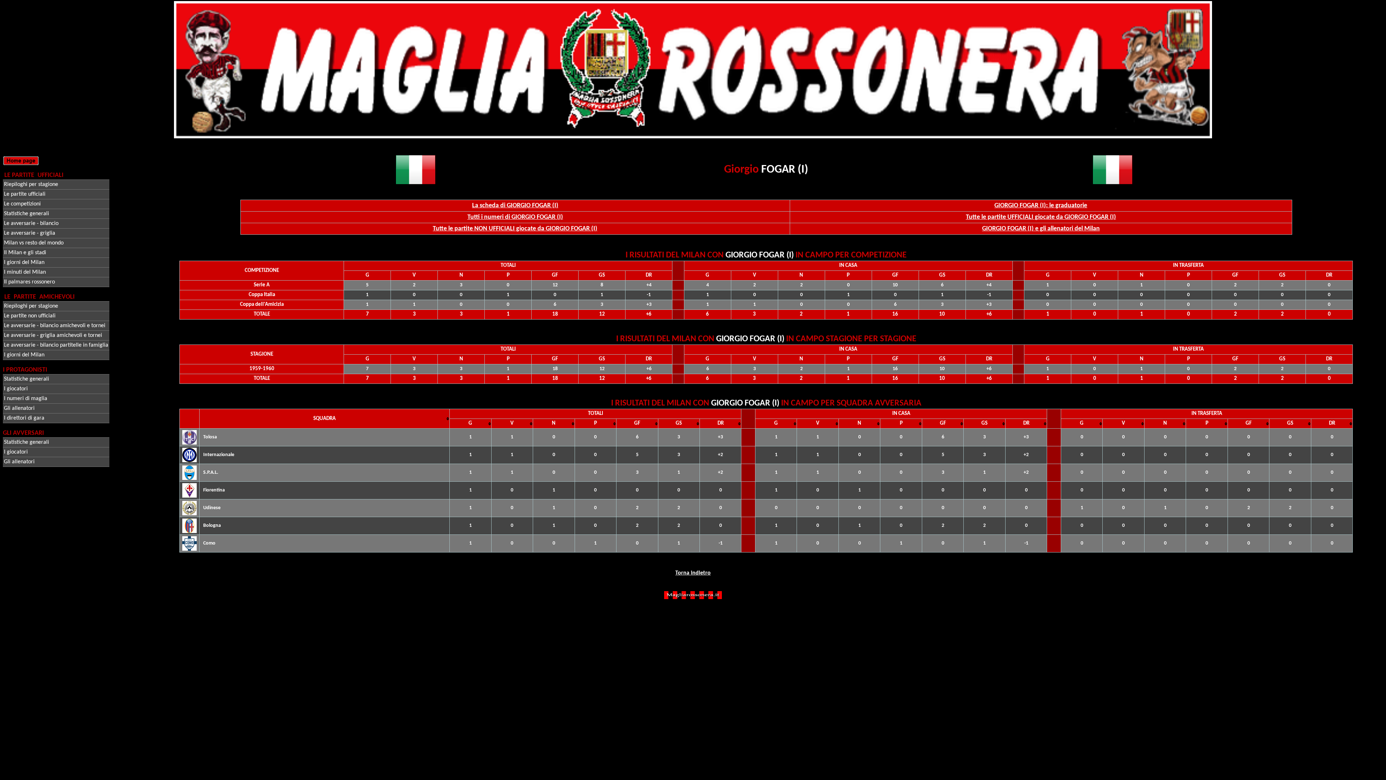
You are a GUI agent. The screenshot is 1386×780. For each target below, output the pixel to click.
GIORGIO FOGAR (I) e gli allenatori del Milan (1041, 228)
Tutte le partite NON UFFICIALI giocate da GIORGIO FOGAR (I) (515, 228)
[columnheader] (325, 419)
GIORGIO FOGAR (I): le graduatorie (1040, 205)
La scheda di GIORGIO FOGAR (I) (515, 205)
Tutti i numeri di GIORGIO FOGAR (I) (515, 217)
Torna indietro (693, 573)
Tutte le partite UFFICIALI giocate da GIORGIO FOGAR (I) (1041, 217)
